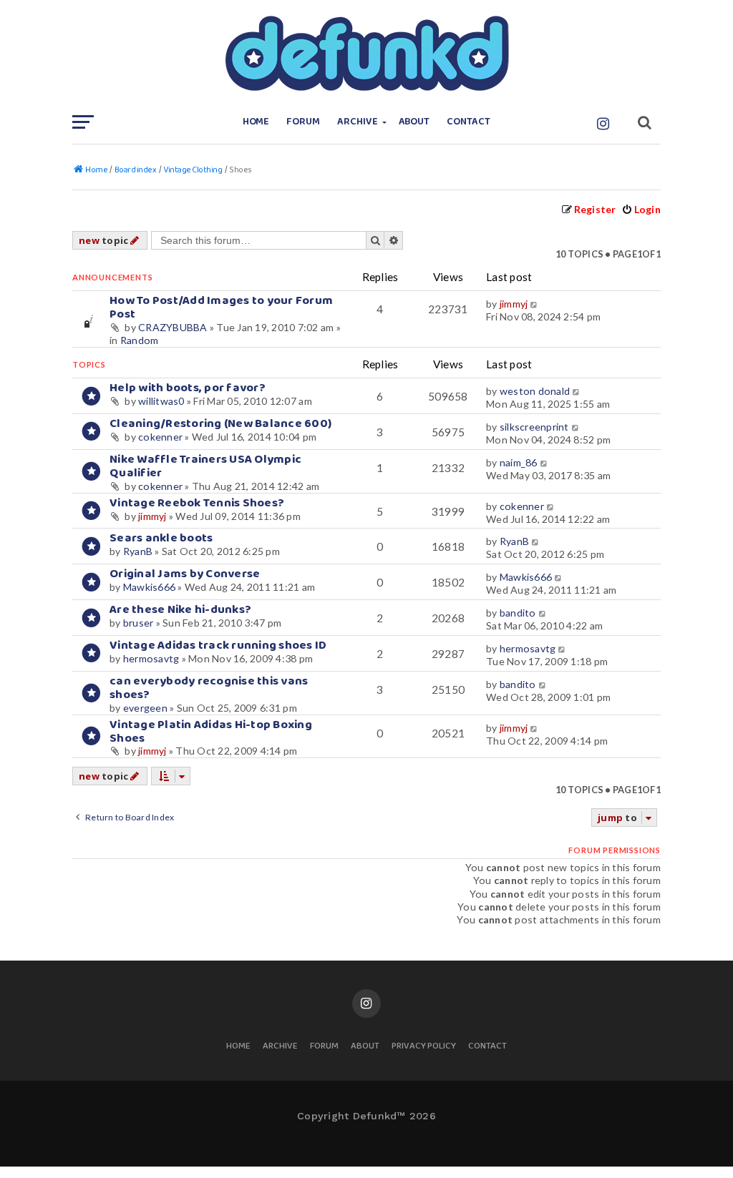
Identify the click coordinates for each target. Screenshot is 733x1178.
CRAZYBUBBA (173, 327)
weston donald (535, 391)
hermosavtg (151, 658)
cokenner (160, 437)
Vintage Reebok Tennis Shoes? (197, 503)
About (414, 122)
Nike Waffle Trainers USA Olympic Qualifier (205, 466)
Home (256, 122)
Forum (303, 122)
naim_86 (519, 462)
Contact (468, 122)
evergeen (145, 708)
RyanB (137, 551)
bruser (138, 623)
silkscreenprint (534, 427)
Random (139, 340)
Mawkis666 (149, 587)
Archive (357, 122)
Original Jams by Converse (185, 574)
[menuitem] (641, 209)
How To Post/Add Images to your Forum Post (221, 307)
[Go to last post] (535, 304)
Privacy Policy (424, 1046)
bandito (518, 613)
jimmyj (514, 304)
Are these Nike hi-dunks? (180, 609)
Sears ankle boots (161, 538)
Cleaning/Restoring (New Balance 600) (220, 423)
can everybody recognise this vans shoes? (209, 688)
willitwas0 (161, 401)
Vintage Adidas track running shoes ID (218, 645)
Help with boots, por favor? (188, 388)
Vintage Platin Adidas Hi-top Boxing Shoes (211, 731)
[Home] (366, 53)
